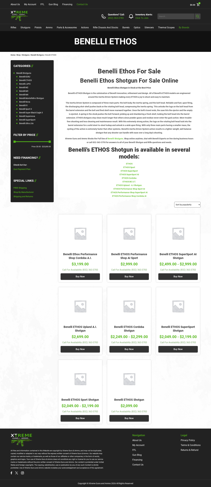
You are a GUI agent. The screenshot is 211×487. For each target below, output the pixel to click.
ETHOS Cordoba (129, 178)
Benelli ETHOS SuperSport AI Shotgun (178, 256)
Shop (19, 55)
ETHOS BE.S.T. (129, 182)
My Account (30, 4)
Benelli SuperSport (27, 120)
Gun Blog (53, 4)
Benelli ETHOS (25, 80)
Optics (137, 27)
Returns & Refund (189, 450)
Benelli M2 (23, 87)
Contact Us (82, 4)
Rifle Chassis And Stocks (105, 27)
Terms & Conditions (191, 445)
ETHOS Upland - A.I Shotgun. (129, 185)
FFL (42, 4)
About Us (15, 4)
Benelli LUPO (25, 84)
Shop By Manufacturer (23, 192)
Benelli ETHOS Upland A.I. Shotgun (80, 328)
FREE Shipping (20, 188)
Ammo (49, 27)
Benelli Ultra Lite (26, 123)
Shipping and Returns (23, 196)
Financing (67, 4)
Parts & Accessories (67, 27)
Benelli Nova (24, 102)
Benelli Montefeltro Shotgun (31, 98)
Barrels (125, 27)
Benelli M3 (23, 91)
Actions (85, 27)
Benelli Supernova (27, 116)
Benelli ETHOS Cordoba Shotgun (129, 328)
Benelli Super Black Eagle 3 (31, 112)
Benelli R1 (23, 105)
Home (13, 55)
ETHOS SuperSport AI (129, 174)
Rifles (13, 27)
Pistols (38, 27)
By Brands (184, 27)
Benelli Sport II (25, 109)
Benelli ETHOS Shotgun (129, 399)
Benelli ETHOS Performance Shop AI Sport (129, 256)
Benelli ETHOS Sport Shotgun (80, 399)
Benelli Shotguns (37, 55)
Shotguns (25, 27)
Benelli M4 (23, 94)
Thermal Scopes (166, 27)
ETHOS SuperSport (129, 171)
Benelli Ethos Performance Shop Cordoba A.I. (80, 256)
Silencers (149, 27)
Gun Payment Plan (21, 169)
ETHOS (129, 164)
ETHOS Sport (129, 167)
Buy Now (80, 276)
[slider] (14, 142)
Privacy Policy (188, 440)
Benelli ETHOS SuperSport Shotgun (178, 328)
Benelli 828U (24, 77)
